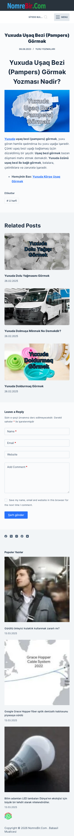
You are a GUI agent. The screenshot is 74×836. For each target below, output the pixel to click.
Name (12, 431)
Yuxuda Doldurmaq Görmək (23, 386)
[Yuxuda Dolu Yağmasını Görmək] (37, 251)
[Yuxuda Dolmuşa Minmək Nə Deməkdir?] (37, 306)
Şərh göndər (16, 515)
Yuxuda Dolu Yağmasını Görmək (26, 275)
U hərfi (12, 200)
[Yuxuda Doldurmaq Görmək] (37, 362)
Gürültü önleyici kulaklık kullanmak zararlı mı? (31, 628)
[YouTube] (27, 536)
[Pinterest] (22, 536)
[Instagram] (16, 536)
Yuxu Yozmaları (45, 49)
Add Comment (17, 467)
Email (11, 443)
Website (12, 454)
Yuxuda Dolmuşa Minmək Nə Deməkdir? (32, 331)
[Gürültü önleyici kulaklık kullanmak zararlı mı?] (37, 589)
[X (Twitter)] (11, 536)
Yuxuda (9, 139)
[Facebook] (5, 536)
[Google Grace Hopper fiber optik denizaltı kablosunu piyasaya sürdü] (37, 672)
